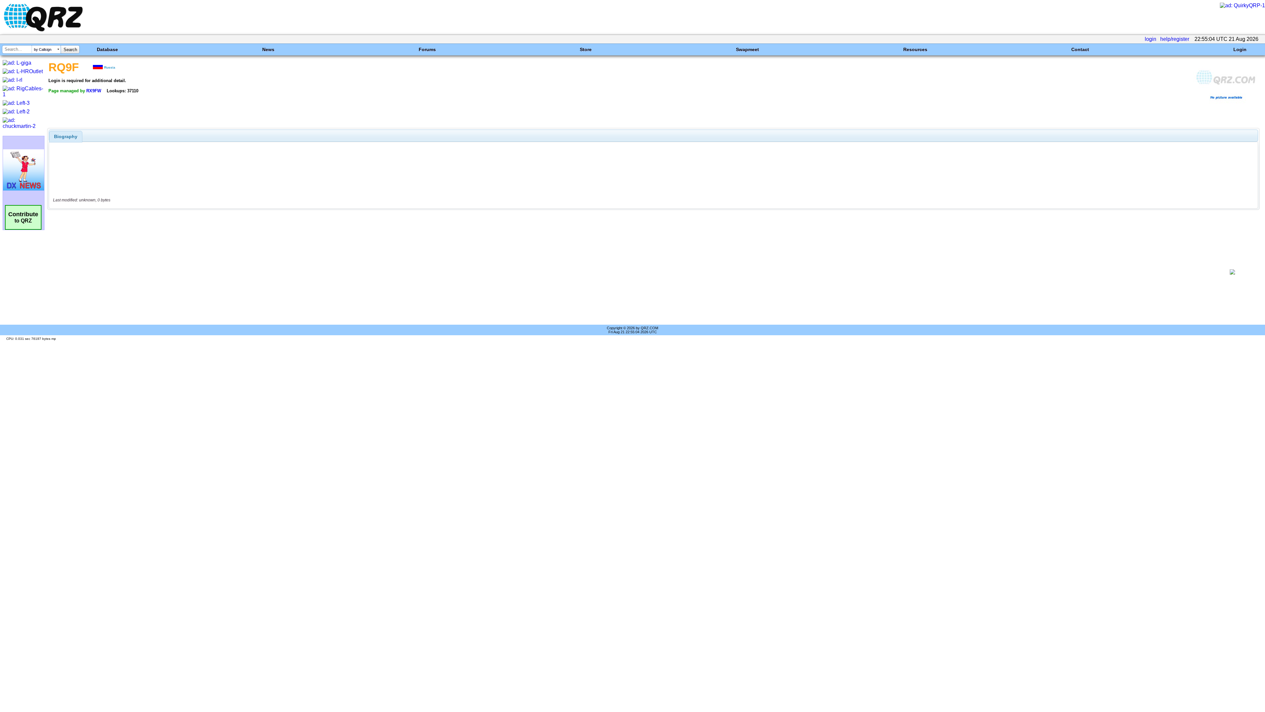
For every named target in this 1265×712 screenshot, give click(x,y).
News (268, 49)
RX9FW (93, 90)
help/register (1174, 39)
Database (107, 49)
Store (586, 49)
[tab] (65, 136)
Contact (1080, 49)
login (1150, 39)
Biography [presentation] (65, 136)
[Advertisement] (631, 272)
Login (1240, 49)
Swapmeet (747, 49)
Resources (915, 49)
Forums (427, 49)
